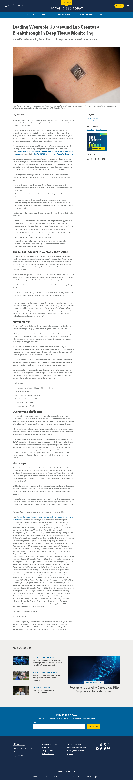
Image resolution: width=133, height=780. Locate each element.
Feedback (99, 777)
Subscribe (119, 6)
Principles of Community (74, 744)
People (45, 15)
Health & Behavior (94, 682)
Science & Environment (43, 657)
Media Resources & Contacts (51, 744)
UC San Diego (21, 6)
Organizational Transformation (76, 748)
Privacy (92, 777)
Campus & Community (64, 15)
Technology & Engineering (45, 673)
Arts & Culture (86, 15)
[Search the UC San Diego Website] (128, 6)
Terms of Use (77, 777)
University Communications (75, 751)
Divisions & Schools (66, 771)
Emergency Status (47, 751)
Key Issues (70, 754)
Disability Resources (48, 754)
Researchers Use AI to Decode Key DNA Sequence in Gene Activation (94, 689)
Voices (103, 15)
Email (35, 723)
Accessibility (85, 777)
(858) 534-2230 (18, 756)
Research (31, 15)
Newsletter (45, 748)
